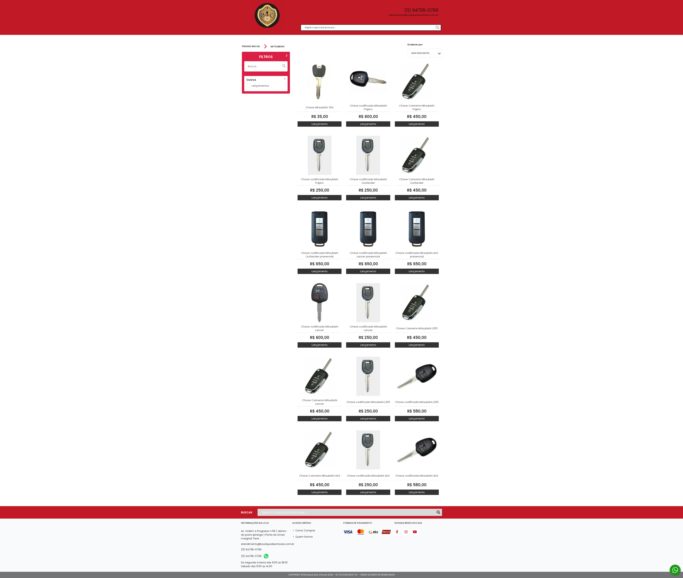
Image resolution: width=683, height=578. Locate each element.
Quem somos (303, 537)
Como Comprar (304, 530)
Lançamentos (260, 86)
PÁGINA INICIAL (251, 46)
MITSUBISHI (277, 46)
